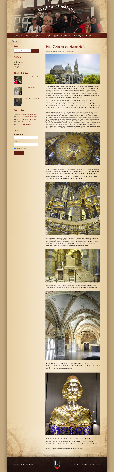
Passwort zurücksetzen (20, 157)
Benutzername (18, 134)
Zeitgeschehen (18, 61)
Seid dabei (29, 36)
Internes (16, 66)
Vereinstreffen (26, 122)
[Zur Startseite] (57, 8)
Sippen (48, 36)
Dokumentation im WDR (31, 98)
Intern (14, 41)
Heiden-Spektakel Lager (29, 114)
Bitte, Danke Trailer (30, 87)
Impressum (84, 464)
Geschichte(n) (71, 51)
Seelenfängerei (77, 36)
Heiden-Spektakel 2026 (31, 77)
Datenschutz (76, 464)
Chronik (89, 36)
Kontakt (92, 464)
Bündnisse (65, 36)
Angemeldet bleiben (21, 148)
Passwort (16, 141)
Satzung (98, 464)
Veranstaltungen (19, 62)
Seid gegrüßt (17, 36)
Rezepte (16, 68)
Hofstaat (39, 36)
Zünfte (56, 36)
